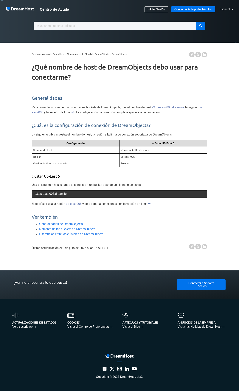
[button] (224, 9)
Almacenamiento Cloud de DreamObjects (88, 54)
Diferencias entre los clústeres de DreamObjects (71, 234)
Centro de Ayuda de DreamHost (48, 54)
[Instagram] (119, 369)
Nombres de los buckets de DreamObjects (67, 229)
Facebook (192, 54)
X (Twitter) (198, 54)
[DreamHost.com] (20, 9)
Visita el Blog (131, 326)
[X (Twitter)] (112, 369)
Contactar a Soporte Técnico (193, 9)
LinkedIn (204, 54)
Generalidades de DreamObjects (61, 224)
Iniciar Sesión (156, 9)
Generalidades (119, 54)
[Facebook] (104, 369)
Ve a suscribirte (22, 326)
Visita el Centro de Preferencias (88, 326)
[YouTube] (134, 369)
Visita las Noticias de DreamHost (199, 326)
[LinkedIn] (127, 369)
